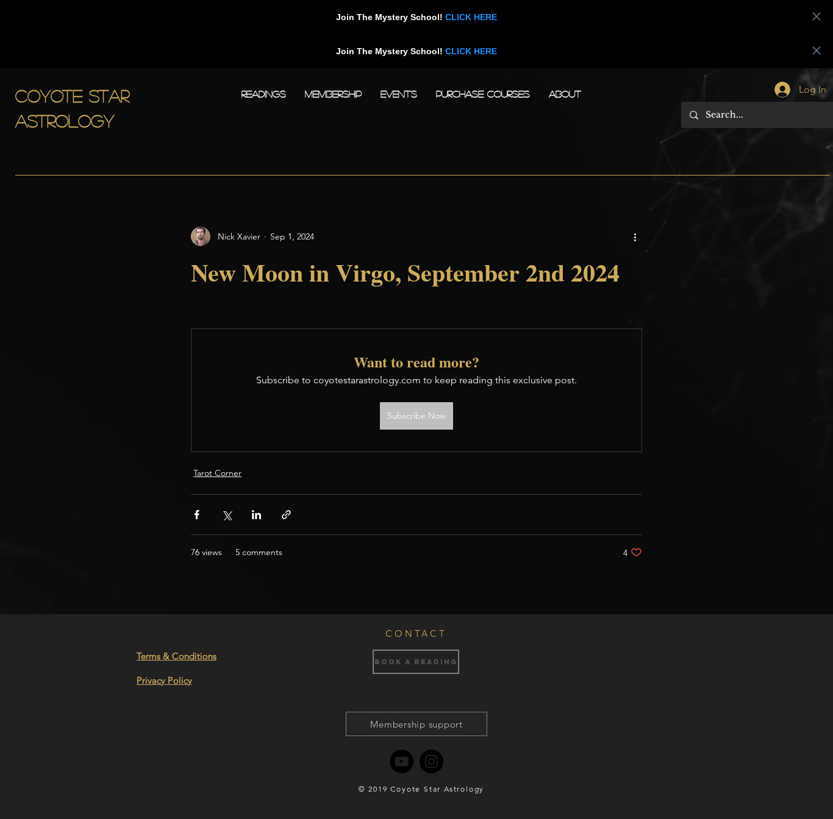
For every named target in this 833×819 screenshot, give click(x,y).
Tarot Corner (217, 472)
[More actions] (634, 236)
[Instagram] (431, 761)
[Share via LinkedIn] (256, 514)
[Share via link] (286, 514)
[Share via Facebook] (196, 514)
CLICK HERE (471, 17)
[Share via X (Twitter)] (226, 514)
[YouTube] (401, 761)
